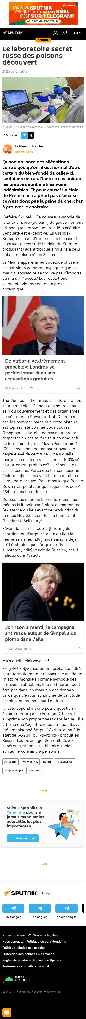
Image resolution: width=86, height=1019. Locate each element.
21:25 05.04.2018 (14, 71)
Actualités (10, 761)
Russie (47, 761)
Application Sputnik (47, 960)
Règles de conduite (16, 960)
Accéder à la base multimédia (65, 126)
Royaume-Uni (65, 761)
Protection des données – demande (28, 954)
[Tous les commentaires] (6, 1012)
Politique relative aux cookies (23, 948)
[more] (78, 387)
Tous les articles (24, 151)
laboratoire (35, 770)
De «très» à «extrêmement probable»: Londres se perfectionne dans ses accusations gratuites (35, 370)
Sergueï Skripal (13, 770)
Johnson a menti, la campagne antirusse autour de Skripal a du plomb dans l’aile (40, 633)
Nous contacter (13, 941)
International (30, 761)
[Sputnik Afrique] (13, 34)
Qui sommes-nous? (16, 935)
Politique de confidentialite (46, 941)
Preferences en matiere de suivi (25, 966)
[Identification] (55, 32)
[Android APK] (16, 979)
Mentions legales (45, 935)
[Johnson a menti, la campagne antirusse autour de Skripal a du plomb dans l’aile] (43, 592)
